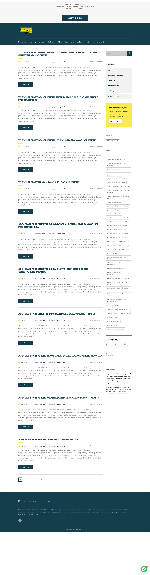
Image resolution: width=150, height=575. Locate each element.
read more (25, 84)
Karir (87, 42)
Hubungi (51, 42)
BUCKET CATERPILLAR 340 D (114, 214)
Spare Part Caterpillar (113, 321)
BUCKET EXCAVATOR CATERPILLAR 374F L (117, 222)
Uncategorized (113, 96)
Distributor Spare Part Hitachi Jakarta (118, 278)
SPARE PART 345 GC (124, 309)
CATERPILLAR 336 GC (112, 241)
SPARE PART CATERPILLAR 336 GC (115, 329)
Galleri (79, 42)
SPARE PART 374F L (124, 313)
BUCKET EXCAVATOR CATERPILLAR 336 (117, 229)
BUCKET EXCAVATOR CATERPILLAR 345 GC (117, 237)
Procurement (98, 42)
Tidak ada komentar (96, 62)
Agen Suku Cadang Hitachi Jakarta (117, 210)
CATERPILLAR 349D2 (124, 245)
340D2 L (109, 155)
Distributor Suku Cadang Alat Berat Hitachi (117, 283)
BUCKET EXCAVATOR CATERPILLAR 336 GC (117, 233)
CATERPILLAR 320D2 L (112, 253)
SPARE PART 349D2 (112, 313)
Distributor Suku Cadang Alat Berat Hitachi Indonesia (117, 289)
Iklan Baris (69, 42)
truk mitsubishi (113, 86)
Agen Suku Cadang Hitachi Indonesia (118, 206)
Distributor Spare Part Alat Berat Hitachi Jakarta (116, 264)
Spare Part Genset (112, 325)
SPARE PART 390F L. (112, 317)
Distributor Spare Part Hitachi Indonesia (115, 273)
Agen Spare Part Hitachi (114, 175)
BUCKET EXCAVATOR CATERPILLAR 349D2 (117, 218)
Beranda (22, 42)
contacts (116, 121)
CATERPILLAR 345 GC (112, 245)
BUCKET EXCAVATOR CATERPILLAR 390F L (117, 226)
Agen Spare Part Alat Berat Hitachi (117, 159)
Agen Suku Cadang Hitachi (114, 202)
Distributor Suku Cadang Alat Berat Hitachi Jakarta (117, 295)
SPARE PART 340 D (112, 309)
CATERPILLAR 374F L (111, 249)
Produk (42, 42)
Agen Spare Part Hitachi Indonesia (117, 179)
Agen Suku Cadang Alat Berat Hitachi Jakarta (118, 197)
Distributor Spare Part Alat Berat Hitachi (116, 258)
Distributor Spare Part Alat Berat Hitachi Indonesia (116, 301)
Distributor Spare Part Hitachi (115, 269)
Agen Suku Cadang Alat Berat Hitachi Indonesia (118, 191)
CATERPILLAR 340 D (124, 241)
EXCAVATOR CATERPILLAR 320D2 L (115, 305)
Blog (60, 42)
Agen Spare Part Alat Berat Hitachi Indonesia (117, 164)
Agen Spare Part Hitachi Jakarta (116, 183)
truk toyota (112, 91)
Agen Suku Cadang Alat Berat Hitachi (118, 186)
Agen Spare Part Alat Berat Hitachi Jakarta (117, 170)
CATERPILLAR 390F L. (124, 249)
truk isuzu (111, 80)
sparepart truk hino (115, 75)
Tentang (32, 42)
